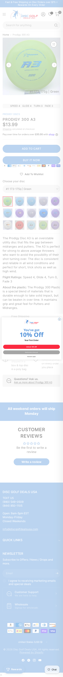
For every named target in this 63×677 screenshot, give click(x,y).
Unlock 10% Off (31, 347)
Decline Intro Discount (31, 352)
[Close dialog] (59, 319)
